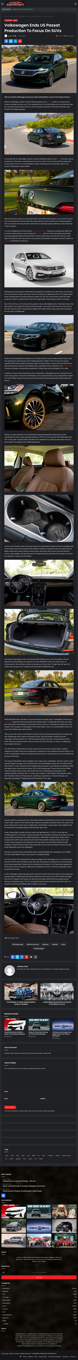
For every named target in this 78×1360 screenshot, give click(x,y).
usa (63, 944)
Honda (11, 1158)
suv (36, 1158)
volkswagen (39, 948)
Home (7, 16)
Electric (58, 1155)
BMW (33, 1155)
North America (33, 944)
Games (6, 1324)
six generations (68, 366)
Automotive (13, 16)
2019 (6, 1155)
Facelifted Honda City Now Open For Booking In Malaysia (14, 1033)
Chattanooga (18, 944)
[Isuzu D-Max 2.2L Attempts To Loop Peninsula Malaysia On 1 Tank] (39, 1240)
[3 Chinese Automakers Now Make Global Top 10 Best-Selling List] (63, 1024)
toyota (41, 1158)
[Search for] (76, 4)
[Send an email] (15, 36)
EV (6, 1158)
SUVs (59, 159)
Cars (4, 1294)
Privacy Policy (43, 1356)
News (15, 20)
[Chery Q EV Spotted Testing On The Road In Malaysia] (39, 1024)
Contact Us (65, 1356)
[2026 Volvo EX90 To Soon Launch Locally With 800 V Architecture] (13, 1240)
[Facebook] (6, 41)
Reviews (5, 1309)
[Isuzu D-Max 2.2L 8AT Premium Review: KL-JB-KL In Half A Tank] (13, 1226)
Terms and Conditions (54, 1356)
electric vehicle (66, 1155)
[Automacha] (15, 3)
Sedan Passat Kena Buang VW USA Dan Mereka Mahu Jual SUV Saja (30, 1053)
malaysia (18, 1158)
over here (39, 233)
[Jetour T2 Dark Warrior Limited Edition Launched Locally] (64, 1226)
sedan (55, 944)
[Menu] (2, 4)
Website (42, 1098)
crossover (50, 1155)
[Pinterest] (20, 41)
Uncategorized (7, 1315)
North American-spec (39, 231)
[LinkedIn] (15, 41)
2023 (23, 1155)
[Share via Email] (31, 957)
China (50, 102)
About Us (73, 1356)
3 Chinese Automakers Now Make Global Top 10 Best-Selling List (61, 1034)
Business (5, 1291)
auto (28, 1155)
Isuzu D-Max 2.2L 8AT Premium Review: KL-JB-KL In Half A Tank (31, 9)
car (38, 1155)
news (24, 1158)
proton (30, 1158)
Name (6, 1091)
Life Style (5, 1297)
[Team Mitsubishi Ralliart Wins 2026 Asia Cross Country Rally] (64, 1240)
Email (6, 1098)
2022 (17, 1155)
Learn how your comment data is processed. (41, 1111)
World (4, 1320)
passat (45, 944)
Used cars (6, 1318)
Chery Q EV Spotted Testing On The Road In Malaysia (38, 1033)
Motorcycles (6, 1300)
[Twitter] (11, 41)
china (43, 1155)
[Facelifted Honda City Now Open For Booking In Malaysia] (15, 1024)
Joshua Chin (11, 36)
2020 (12, 1155)
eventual (7, 241)
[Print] (35, 957)
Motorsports (6, 1303)
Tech (4, 1312)
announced (8, 722)
